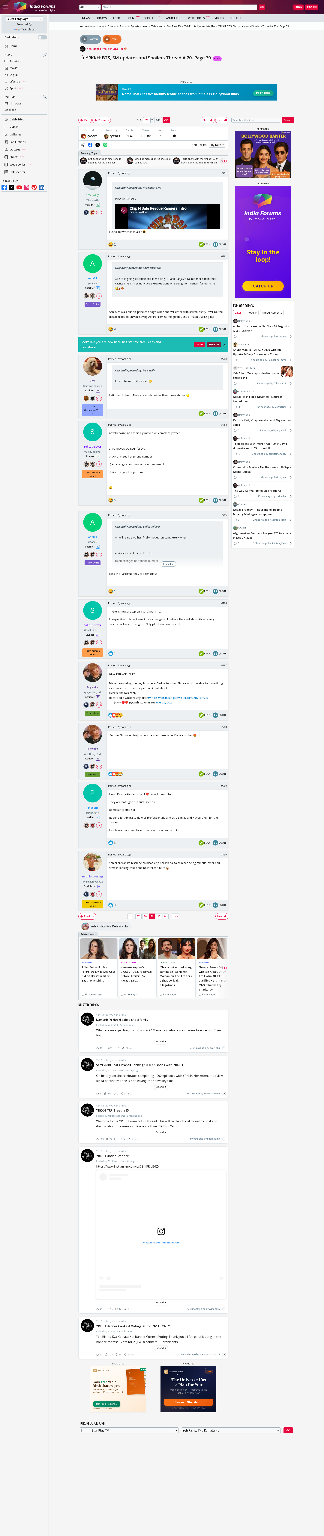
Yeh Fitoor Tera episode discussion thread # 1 (256, 375)
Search (288, 120)
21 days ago (199, 1048)
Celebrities (17, 119)
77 (138, 916)
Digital (14, 75)
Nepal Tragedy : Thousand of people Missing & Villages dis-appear (257, 512)
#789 (224, 785)
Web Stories (18, 164)
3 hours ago (267, 336)
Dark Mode (11, 37)
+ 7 (99, 894)
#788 (224, 727)
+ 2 (99, 212)
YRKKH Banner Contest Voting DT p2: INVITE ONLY (133, 1326)
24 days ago (193, 1093)
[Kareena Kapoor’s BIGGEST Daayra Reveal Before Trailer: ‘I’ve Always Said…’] (137, 948)
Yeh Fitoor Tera (246, 368)
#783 (224, 359)
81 (165, 916)
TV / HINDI (87, 962)
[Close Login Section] (224, 344)
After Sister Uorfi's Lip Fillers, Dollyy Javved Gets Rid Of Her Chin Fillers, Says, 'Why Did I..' (98, 973)
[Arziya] (106, 136)
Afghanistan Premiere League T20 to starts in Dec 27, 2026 (262, 535)
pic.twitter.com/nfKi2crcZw (190, 698)
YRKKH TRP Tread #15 (112, 1110)
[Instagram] (26, 187)
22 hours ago (260, 543)
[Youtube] (19, 187)
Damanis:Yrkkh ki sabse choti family (122, 1020)
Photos (235, 18)
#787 (224, 665)
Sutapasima (213, 1138)
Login (298, 7)
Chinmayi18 (280, 383)
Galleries (15, 134)
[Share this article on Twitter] (97, 144)
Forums (10, 97)
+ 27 (99, 398)
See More (10, 110)
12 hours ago (265, 430)
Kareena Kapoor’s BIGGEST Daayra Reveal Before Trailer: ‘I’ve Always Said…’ (136, 973)
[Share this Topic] (82, 144)
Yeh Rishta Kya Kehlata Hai (105, 49)
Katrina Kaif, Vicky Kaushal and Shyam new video (262, 422)
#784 (224, 424)
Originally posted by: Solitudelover (137, 526)
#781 (224, 173)
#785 (224, 515)
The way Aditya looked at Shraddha (257, 490)
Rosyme (281, 336)
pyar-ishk (215, 1048)
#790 (224, 854)
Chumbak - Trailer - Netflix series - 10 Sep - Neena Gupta (262, 469)
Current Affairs (246, 391)
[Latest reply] (224, 1048)
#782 (224, 256)
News (8, 55)
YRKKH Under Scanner (112, 1156)
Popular (252, 313)
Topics (117, 18)
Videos (14, 127)
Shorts (14, 157)
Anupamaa (244, 344)
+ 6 (99, 295)
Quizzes (15, 149)
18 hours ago (266, 477)
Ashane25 (214, 1309)
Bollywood (244, 321)
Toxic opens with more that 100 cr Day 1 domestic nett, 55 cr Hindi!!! (260, 446)
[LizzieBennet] (83, 136)
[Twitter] (11, 187)
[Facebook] (4, 187)
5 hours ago (263, 383)
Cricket (242, 504)
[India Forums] (34, 7)
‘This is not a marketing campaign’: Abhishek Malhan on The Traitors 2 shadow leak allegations (176, 976)
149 (176, 916)
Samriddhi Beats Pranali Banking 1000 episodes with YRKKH (139, 1065)
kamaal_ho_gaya (277, 360)
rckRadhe (281, 496)
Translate (27, 29)
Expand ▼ (161, 1041)
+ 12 (99, 704)
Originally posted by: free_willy (135, 370)
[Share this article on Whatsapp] (105, 144)
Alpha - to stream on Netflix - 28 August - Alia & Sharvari (261, 328)
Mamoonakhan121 (210, 1354)
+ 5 (99, 464)
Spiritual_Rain (279, 519)
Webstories (196, 18)
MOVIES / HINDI (128, 962)
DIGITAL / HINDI (168, 962)
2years (92, 136)
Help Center (17, 172)
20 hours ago (260, 519)
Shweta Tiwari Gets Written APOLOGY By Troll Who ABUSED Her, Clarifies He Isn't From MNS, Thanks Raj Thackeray (214, 978)
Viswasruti (280, 406)
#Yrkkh (152, 698)
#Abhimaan (165, 698)
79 (152, 916)
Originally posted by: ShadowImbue (138, 268)
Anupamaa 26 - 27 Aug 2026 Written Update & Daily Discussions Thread (257, 352)
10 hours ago (265, 496)
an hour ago (264, 406)
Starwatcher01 (212, 1093)
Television (16, 61)
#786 (224, 603)
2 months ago (198, 1309)
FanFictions (173, 18)
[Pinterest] (34, 187)
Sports (14, 88)
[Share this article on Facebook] (90, 144)
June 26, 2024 (164, 702)
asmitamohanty (277, 453)
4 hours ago (257, 360)
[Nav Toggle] (5, 7)
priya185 (281, 430)
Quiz (131, 18)
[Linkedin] (41, 187)
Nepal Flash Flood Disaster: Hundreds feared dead (258, 399)
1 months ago (195, 1138)
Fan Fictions (18, 142)
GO (262, 7)
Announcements (272, 313)
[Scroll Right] (224, 161)
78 (145, 916)
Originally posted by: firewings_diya (138, 187)
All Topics (16, 103)
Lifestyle (15, 81)
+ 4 (99, 825)
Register (312, 7)
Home (13, 46)
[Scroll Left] (82, 161)
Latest (239, 313)
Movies (14, 68)
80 (159, 916)
